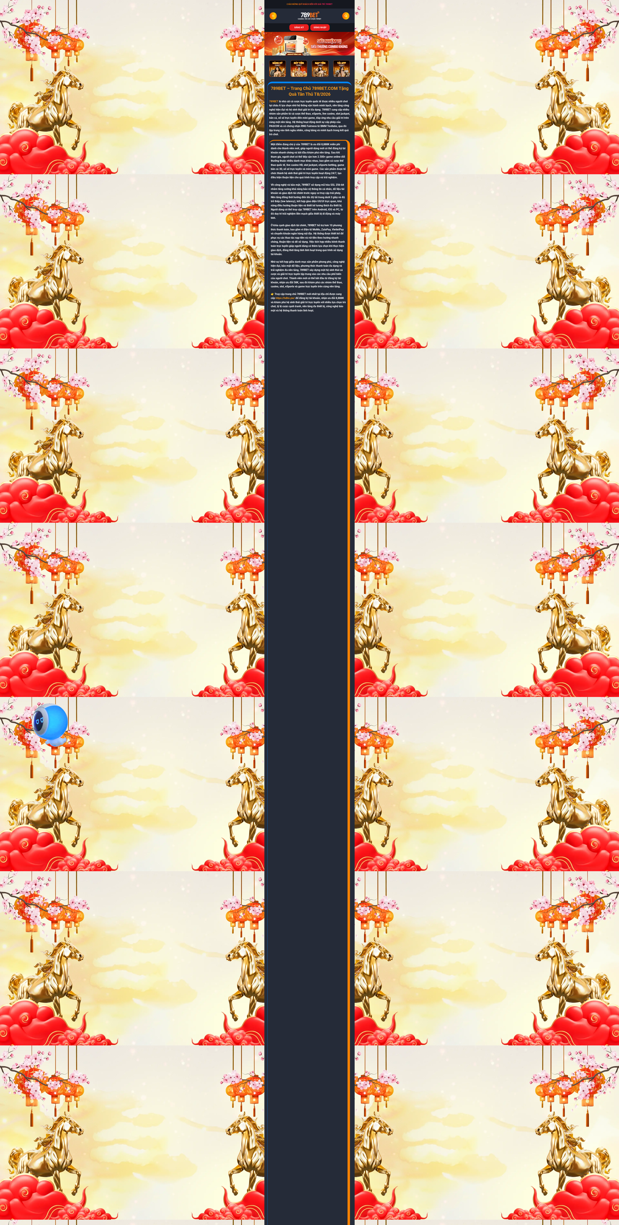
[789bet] (309, 16)
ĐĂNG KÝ (299, 27)
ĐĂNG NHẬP (320, 27)
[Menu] (273, 16)
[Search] (345, 16)
